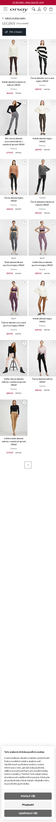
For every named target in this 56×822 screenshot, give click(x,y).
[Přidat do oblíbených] (24, 42)
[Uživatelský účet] (39, 9)
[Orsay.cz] (19, 9)
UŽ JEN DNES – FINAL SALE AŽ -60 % (28, 2)
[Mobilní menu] (5, 9)
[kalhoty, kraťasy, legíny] (3, 18)
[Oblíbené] (45, 9)
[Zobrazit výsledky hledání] (33, 9)
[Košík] (51, 9)
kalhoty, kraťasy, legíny (15, 18)
